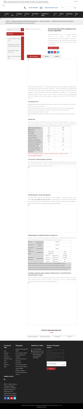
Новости (61, 14)
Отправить (51, 368)
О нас (12, 14)
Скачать (47, 56)
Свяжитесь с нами (45, 14)
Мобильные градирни (20, 370)
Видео (76, 14)
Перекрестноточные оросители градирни (62, 21)
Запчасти (27, 14)
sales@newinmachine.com (51, 7)
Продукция (19, 14)
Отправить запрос (53, 47)
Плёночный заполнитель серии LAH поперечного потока (32, 336)
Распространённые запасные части (14, 39)
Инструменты (35, 14)
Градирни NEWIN (19, 368)
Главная (7, 14)
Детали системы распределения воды (15, 57)
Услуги (55, 14)
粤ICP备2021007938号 (41, 407)
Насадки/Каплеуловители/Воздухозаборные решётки (24, 21)
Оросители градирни (44, 21)
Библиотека (69, 14)
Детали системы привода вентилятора (13, 51)
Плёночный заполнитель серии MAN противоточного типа (57, 336)
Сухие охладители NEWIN (21, 353)
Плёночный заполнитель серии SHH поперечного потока (45, 336)
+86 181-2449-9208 (33, 7)
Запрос (56, 56)
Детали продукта (34, 56)
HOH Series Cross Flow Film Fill (70, 336)
